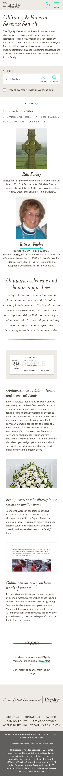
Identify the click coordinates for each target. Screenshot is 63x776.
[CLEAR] (43, 77)
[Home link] (12, 5)
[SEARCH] (54, 77)
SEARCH (9, 70)
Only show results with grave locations (30, 89)
